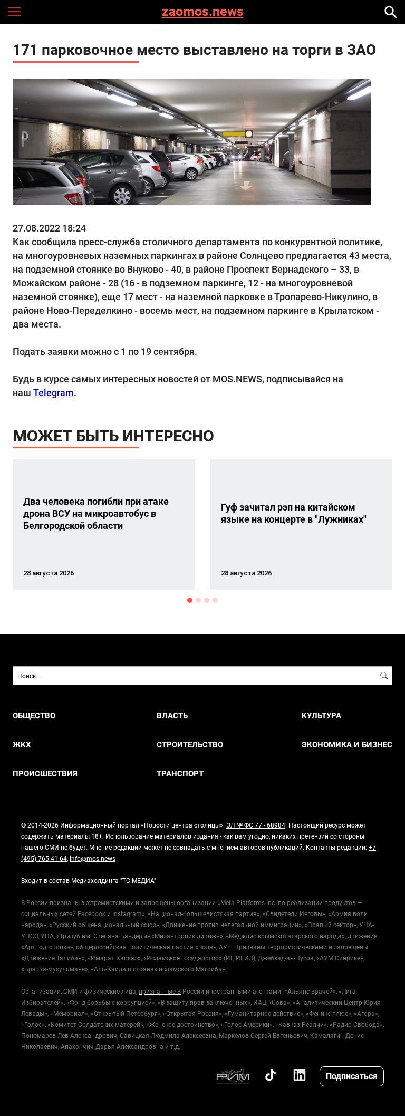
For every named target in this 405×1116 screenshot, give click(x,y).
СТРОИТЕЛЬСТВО (190, 744)
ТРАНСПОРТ (180, 773)
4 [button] (215, 600)
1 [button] (189, 600)
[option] (103, 524)
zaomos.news (203, 12)
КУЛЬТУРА (321, 715)
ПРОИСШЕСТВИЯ (45, 773)
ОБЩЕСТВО (34, 715)
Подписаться (352, 1075)
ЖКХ (22, 744)
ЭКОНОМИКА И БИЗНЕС (347, 744)
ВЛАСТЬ (172, 715)
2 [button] (198, 600)
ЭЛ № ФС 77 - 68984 (255, 825)
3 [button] (206, 600)
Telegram (53, 392)
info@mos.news (92, 858)
